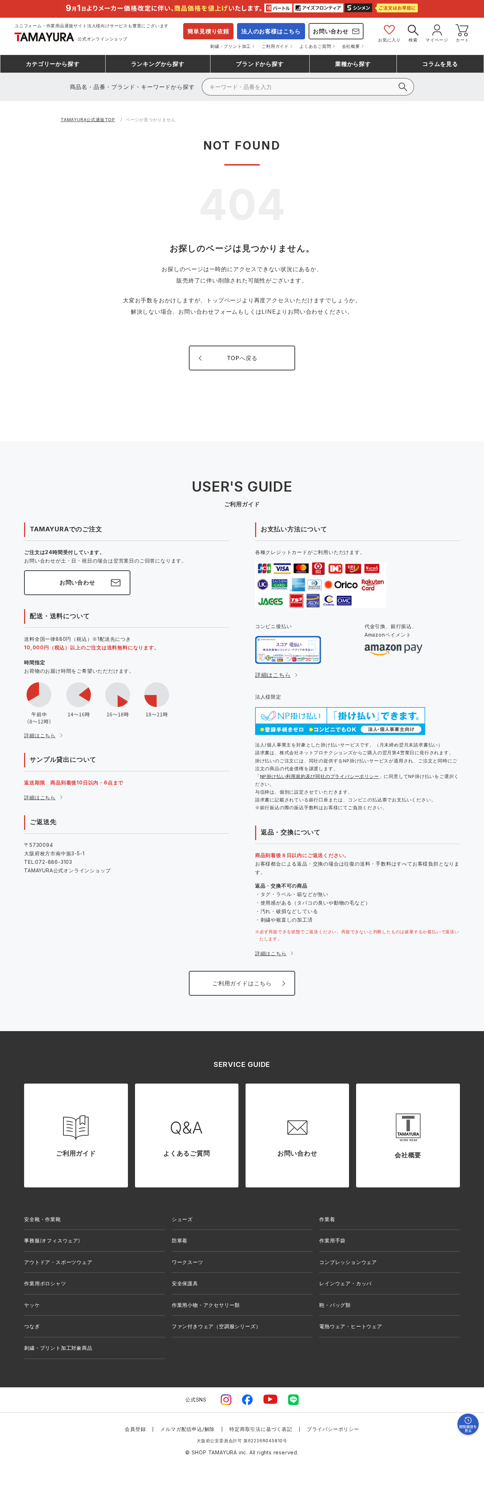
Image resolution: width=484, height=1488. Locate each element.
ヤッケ (32, 1305)
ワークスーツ (187, 1262)
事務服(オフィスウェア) (52, 1240)
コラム (440, 63)
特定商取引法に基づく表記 (260, 1429)
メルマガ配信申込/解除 (187, 1429)
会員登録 (135, 1429)
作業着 (327, 1219)
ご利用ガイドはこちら (242, 983)
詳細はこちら (40, 735)
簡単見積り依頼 (208, 31)
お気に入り (389, 40)
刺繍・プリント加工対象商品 (58, 1348)
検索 (413, 40)
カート (462, 40)
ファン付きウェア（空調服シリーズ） (216, 1326)
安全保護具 (185, 1283)
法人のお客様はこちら (271, 31)
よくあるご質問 (315, 46)
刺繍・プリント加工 (230, 46)
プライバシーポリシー (333, 1429)
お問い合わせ (331, 31)
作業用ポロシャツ (45, 1283)
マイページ (437, 40)
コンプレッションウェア (348, 1262)
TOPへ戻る (242, 358)
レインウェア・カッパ (345, 1283)
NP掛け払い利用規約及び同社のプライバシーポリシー (319, 776)
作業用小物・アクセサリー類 (206, 1305)
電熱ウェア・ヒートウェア (350, 1326)
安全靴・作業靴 (42, 1219)
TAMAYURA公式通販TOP (88, 119)
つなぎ (32, 1326)
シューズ (182, 1219)
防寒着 (179, 1240)
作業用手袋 (332, 1240)
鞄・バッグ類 (335, 1305)
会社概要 (351, 46)
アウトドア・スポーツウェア (58, 1262)
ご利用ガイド (275, 46)
